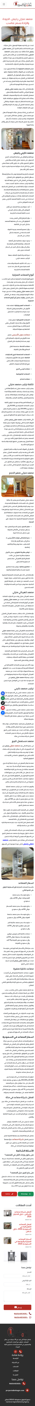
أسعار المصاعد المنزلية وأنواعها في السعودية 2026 (23, 1241)
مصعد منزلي (14, 746)
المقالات (15, 1371)
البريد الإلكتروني (26, 1280)
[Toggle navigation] (4, 4)
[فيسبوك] (3, 713)
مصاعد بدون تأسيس (21, 335)
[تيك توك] (3, 703)
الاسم (29, 1272)
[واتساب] (3, 698)
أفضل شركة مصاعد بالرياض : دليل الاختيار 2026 (22, 1214)
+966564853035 (21, 1314)
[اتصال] (3, 693)
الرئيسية (15, 1358)
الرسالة (29, 1289)
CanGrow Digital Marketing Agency (17, 1402)
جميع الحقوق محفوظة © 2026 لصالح (17, 1399)
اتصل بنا (15, 1375)
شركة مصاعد (18, 1139)
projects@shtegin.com (15, 1390)
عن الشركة (15, 1362)
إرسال (19, 1307)
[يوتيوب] (3, 708)
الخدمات (15, 1366)
